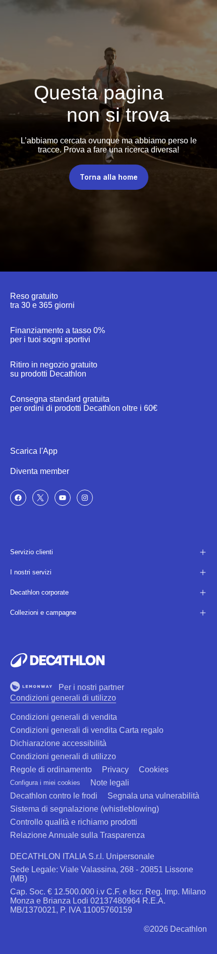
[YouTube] (63, 498)
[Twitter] (40, 498)
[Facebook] (18, 498)
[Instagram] (85, 498)
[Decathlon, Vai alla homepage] (57, 660)
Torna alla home (109, 177)
